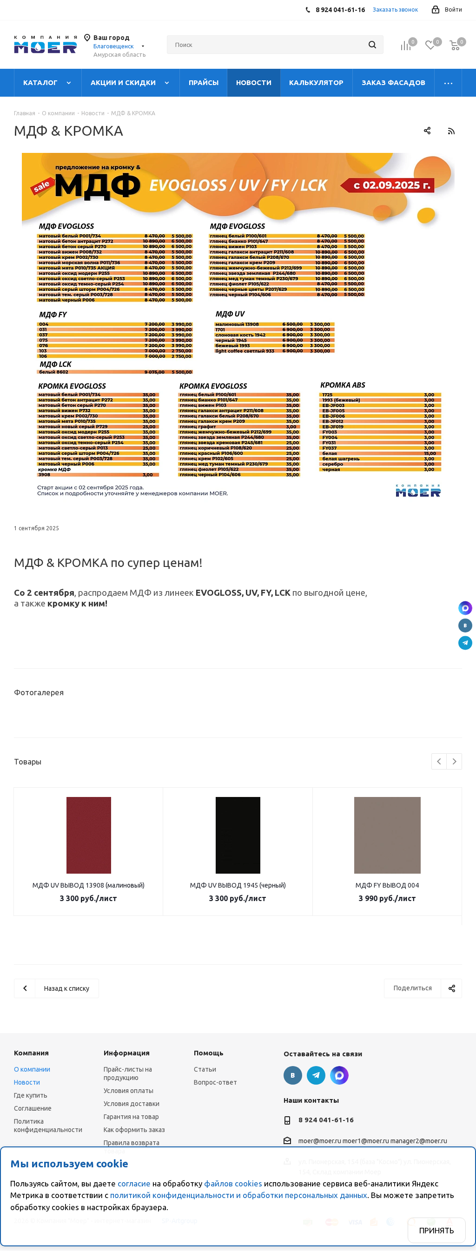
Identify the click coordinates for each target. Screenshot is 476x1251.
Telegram (465, 643)
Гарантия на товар (131, 1116)
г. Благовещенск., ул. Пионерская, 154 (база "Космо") (465, 608)
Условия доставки (131, 1103)
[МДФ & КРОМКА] (238, 329)
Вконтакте (465, 625)
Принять (436, 1230)
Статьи (205, 1069)
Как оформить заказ (134, 1129)
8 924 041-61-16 (326, 1120)
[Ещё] (448, 83)
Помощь (209, 1053)
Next (454, 762)
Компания (31, 1053)
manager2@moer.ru (418, 1141)
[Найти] (372, 44)
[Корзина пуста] (455, 45)
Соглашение (33, 1108)
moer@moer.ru (319, 1141)
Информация (127, 1053)
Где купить (30, 1095)
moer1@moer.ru (366, 1141)
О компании (32, 1069)
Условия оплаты (128, 1090)
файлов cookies (233, 1183)
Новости (27, 1082)
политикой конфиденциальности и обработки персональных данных (238, 1195)
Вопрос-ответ (215, 1082)
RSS (451, 131)
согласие (134, 1183)
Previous (439, 762)
